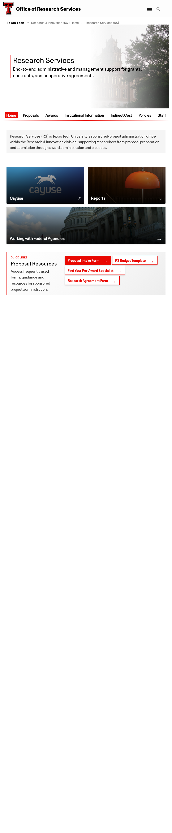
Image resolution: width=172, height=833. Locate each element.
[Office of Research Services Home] (7, 8)
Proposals (31, 114)
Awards (52, 114)
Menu (149, 7)
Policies (145, 114)
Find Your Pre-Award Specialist (90, 270)
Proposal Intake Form (83, 260)
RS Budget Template (130, 260)
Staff (162, 114)
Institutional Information (84, 114)
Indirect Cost (121, 114)
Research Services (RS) (102, 23)
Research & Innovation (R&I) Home (55, 23)
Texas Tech (15, 23)
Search (158, 7)
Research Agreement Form (88, 280)
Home (11, 114)
